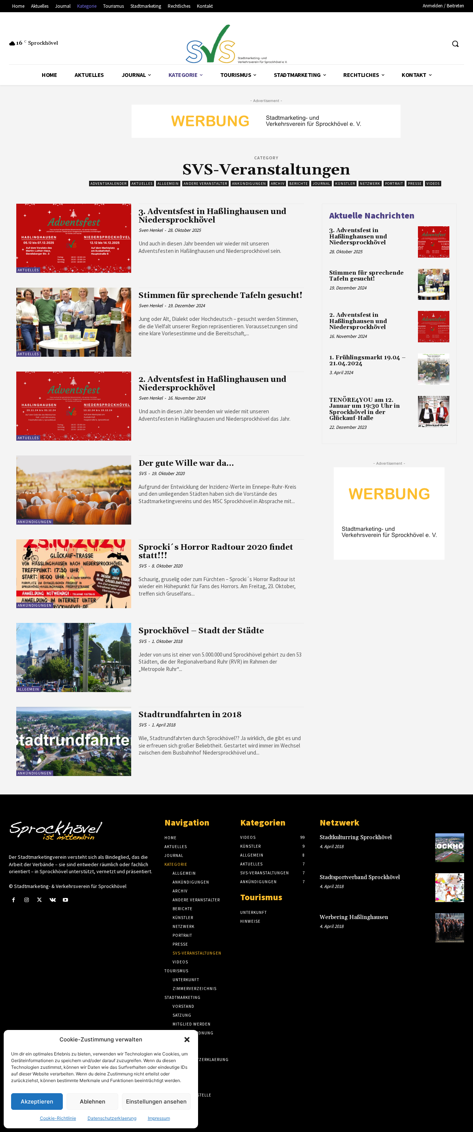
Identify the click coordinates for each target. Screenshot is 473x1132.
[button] (187, 1039)
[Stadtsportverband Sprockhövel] (449, 887)
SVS (142, 473)
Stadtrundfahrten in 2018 (190, 715)
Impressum (159, 1118)
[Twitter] (39, 900)
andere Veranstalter (205, 183)
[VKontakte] (52, 900)
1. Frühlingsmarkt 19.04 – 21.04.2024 (367, 360)
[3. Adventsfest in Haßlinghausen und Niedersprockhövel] (73, 238)
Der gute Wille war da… (186, 463)
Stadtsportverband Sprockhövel (360, 877)
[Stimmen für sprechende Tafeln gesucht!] (73, 322)
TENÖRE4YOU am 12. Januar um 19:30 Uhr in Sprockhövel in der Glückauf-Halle (364, 409)
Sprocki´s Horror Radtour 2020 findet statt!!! (216, 552)
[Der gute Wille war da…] (73, 490)
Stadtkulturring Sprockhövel (356, 837)
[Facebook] (13, 900)
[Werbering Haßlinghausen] (449, 927)
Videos (433, 183)
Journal (321, 183)
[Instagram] (26, 900)
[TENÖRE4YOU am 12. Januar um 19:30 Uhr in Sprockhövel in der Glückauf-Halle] (433, 411)
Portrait (394, 183)
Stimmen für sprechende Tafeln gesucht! (221, 296)
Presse (415, 183)
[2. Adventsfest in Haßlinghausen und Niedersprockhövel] (73, 406)
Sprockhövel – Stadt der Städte (201, 631)
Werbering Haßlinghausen (354, 917)
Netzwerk (370, 183)
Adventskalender (109, 183)
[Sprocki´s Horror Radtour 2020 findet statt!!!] (73, 574)
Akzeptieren (37, 1101)
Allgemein (168, 183)
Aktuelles (142, 183)
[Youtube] (65, 900)
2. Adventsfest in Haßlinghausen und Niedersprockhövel (212, 384)
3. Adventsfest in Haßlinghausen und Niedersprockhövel (212, 216)
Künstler (345, 183)
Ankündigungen (249, 183)
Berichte (298, 183)
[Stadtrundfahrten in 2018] (73, 741)
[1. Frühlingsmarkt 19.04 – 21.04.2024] (433, 369)
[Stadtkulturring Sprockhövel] (449, 847)
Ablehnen (92, 1101)
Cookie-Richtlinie (58, 1118)
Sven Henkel (151, 230)
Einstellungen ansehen (156, 1101)
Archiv (278, 183)
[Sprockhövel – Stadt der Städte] (73, 657)
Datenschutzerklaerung (112, 1118)
